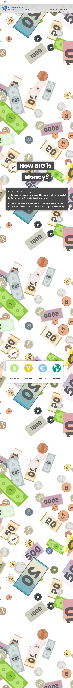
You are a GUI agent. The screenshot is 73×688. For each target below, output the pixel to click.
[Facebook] (53, 9)
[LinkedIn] (51, 9)
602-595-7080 (62, 9)
